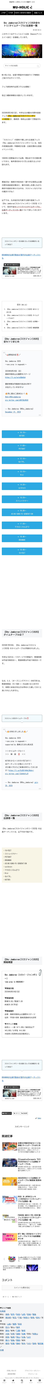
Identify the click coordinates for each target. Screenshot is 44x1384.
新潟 (20, 1324)
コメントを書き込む (22, 1287)
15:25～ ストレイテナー (22, 499)
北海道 (2, 1311)
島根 (12, 1337)
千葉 (20, 1318)
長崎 (18, 1343)
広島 (23, 1337)
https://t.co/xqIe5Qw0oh (15, 377)
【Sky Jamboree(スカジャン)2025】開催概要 (22, 328)
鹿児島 (40, 1343)
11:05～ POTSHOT (23, 447)
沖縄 (2, 1350)
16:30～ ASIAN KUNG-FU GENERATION (22, 512)
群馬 (32, 1318)
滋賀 (18, 1334)
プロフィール (32, 1374)
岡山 (18, 1337)
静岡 (23, 1331)
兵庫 (23, 1334)
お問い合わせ (11, 1370)
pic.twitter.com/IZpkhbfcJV (16, 774)
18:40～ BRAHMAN (23, 538)
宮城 (29, 1314)
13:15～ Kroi (24, 473)
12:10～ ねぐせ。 (23, 460)
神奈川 (26, 1318)
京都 (12, 1334)
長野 (14, 1324)
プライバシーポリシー (33, 1370)
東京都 (8, 1318)
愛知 (7, 1331)
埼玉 (14, 1318)
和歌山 (35, 1334)
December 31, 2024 (13, 412)
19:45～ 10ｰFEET (23, 551)
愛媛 (18, 1340)
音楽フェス (7, 1113)
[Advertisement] (22, 601)
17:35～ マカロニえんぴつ (22, 525)
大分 (29, 1343)
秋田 (18, 1314)
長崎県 (25, 1113)
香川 (7, 1340)
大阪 (7, 1334)
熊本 (23, 1343)
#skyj (7, 397)
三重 (18, 1331)
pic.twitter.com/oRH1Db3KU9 (16, 400)
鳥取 (7, 1337)
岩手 (12, 1314)
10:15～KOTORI (22, 434)
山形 (23, 1314)
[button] (38, 66)
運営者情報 (11, 1374)
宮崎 (34, 1343)
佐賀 (12, 1343)
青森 (7, 1314)
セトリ (18, 1113)
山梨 (9, 1324)
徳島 (12, 1340)
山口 (29, 1337)
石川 (7, 1327)
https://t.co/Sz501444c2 (19, 770)
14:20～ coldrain (23, 486)
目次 (19, 305)
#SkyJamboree (15, 397)
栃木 (38, 1318)
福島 (34, 1314)
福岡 (7, 1343)
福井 (18, 1327)
